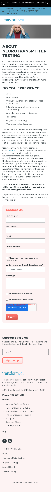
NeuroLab (13, 150)
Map (4, 431)
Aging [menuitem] (5, 453)
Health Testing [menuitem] (9, 472)
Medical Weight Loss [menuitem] (12, 449)
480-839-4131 (17, 395)
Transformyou (9, 380)
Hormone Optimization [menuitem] (13, 458)
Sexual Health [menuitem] (9, 467)
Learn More (10, 13)
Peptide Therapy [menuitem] (10, 462)
